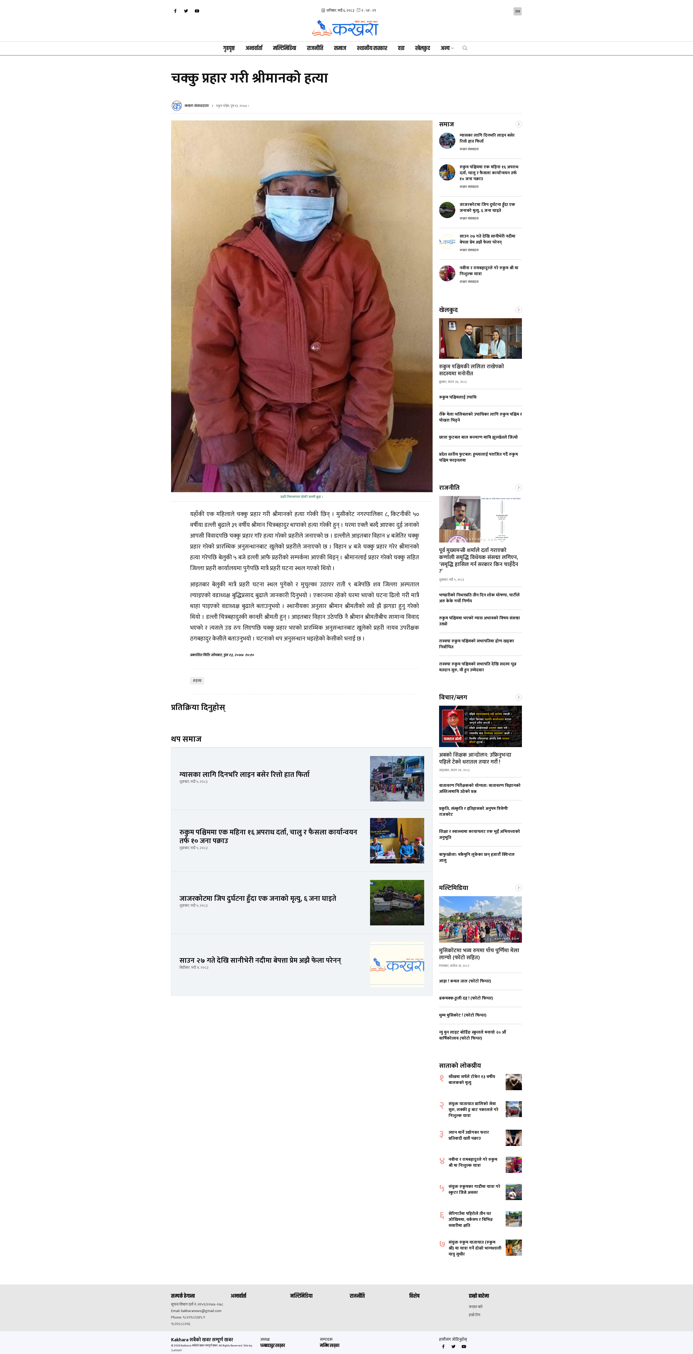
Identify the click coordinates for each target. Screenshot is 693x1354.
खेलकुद (422, 48)
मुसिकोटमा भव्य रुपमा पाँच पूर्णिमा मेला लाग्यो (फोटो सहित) (479, 954)
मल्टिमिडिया (284, 48)
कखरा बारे (476, 1306)
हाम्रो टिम (474, 1315)
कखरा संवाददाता (197, 106)
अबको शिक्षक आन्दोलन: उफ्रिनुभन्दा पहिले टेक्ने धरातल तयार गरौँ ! (475, 758)
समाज (340, 48)
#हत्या (197, 681)
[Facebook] (175, 11)
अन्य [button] (445, 48)
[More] (518, 123)
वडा (401, 48)
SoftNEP (176, 1350)
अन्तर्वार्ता (254, 48)
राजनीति (315, 48)
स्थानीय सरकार (372, 48)
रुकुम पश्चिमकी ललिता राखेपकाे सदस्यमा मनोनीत (471, 370)
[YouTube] (197, 11)
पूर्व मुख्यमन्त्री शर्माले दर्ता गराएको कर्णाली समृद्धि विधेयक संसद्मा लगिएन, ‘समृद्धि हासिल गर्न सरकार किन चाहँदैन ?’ (478, 561)
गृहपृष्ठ (229, 48)
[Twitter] (186, 11)
